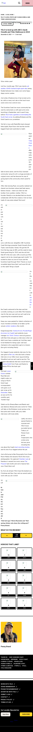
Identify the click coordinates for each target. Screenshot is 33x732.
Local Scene (9, 15)
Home (2, 15)
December (4, 392)
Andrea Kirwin (17, 331)
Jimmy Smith (7, 364)
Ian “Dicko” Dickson (13, 335)
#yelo (24, 666)
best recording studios (22, 447)
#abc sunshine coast (16, 657)
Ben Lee (12, 354)
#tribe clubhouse (7, 666)
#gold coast (23, 659)
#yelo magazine (6, 668)
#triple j (17, 666)
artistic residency (11, 326)
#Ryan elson (18, 661)
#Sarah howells (6, 664)
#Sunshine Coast (19, 664)
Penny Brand (6, 646)
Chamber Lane (24, 459)
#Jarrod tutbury (7, 661)
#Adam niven (5, 659)
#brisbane (14, 659)
